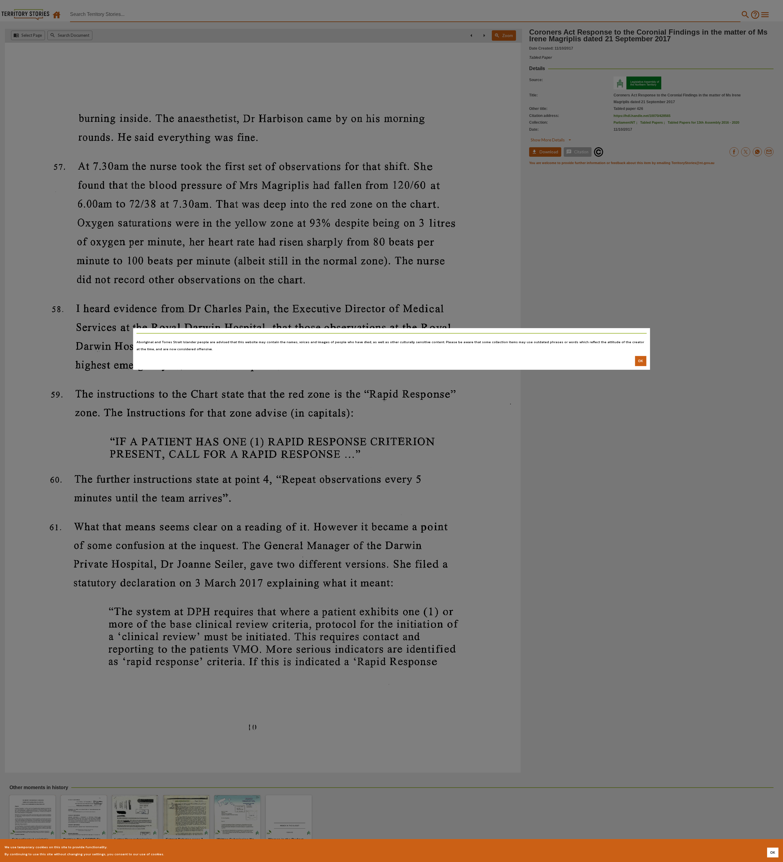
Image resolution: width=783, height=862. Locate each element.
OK (640, 361)
